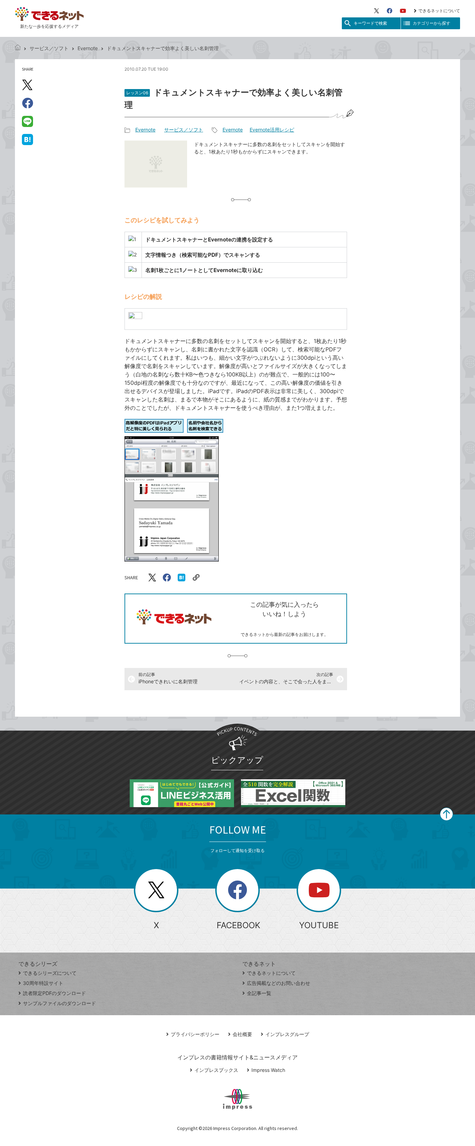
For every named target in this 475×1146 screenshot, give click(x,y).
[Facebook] (389, 11)
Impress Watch (268, 1070)
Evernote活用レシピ (272, 130)
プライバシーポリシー (195, 1034)
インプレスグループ (287, 1034)
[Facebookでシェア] (27, 103)
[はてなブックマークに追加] (27, 139)
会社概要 (242, 1034)
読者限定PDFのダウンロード (54, 993)
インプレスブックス (216, 1070)
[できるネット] (18, 48)
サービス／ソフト (49, 48)
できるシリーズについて (50, 973)
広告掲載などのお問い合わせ (278, 983)
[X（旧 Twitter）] (376, 10)
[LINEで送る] (27, 121)
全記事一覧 (259, 993)
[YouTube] (403, 11)
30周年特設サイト (43, 983)
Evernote (88, 48)
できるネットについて (439, 10)
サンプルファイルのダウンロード (59, 1003)
